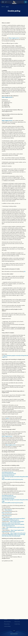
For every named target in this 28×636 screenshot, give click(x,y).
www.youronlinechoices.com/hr (9, 474)
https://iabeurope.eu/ (7, 516)
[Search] (5, 2)
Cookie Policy (17, 624)
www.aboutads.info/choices (8, 475)
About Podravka (7, 621)
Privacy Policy (7, 624)
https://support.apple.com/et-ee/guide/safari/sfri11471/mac (13, 531)
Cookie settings (7, 626)
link (24, 271)
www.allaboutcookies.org (7, 472)
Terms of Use (17, 621)
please (7, 418)
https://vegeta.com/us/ (14, 38)
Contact (5, 619)
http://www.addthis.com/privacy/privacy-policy (12, 479)
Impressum (17, 619)
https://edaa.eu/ (8, 510)
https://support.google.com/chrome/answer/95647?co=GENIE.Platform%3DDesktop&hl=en (13, 519)
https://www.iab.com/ (7, 513)
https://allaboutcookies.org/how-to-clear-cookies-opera (13, 528)
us (11, 97)
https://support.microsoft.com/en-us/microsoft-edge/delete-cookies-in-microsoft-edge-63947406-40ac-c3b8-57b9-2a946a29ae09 (14, 534)
